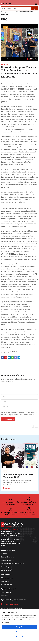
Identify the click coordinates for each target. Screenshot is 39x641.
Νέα (5, 27)
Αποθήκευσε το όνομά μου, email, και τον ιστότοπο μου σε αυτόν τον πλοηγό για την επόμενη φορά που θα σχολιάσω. (19, 414)
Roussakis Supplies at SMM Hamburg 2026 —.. (18, 476)
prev (4, 467)
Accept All (19, 627)
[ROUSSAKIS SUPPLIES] (6, 3)
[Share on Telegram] (19, 357)
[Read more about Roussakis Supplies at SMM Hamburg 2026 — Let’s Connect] (19, 455)
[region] (19, 625)
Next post (36, 426)
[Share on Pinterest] (5, 357)
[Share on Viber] (15, 357)
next (34, 467)
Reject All (19, 637)
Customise (19, 632)
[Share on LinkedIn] (9, 357)
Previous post (33, 426)
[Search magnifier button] (34, 9)
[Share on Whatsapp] (12, 357)
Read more (7, 488)
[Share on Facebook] (2, 357)
